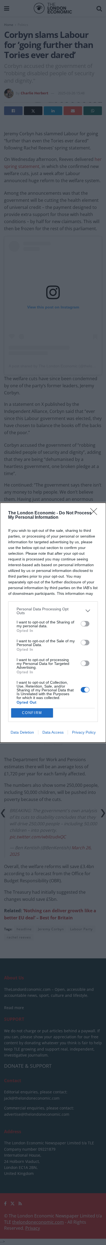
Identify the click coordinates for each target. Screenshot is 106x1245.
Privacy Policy (84, 732)
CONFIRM (32, 713)
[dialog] (53, 623)
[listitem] (53, 611)
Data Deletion (22, 732)
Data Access (53, 732)
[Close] (95, 513)
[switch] (85, 623)
